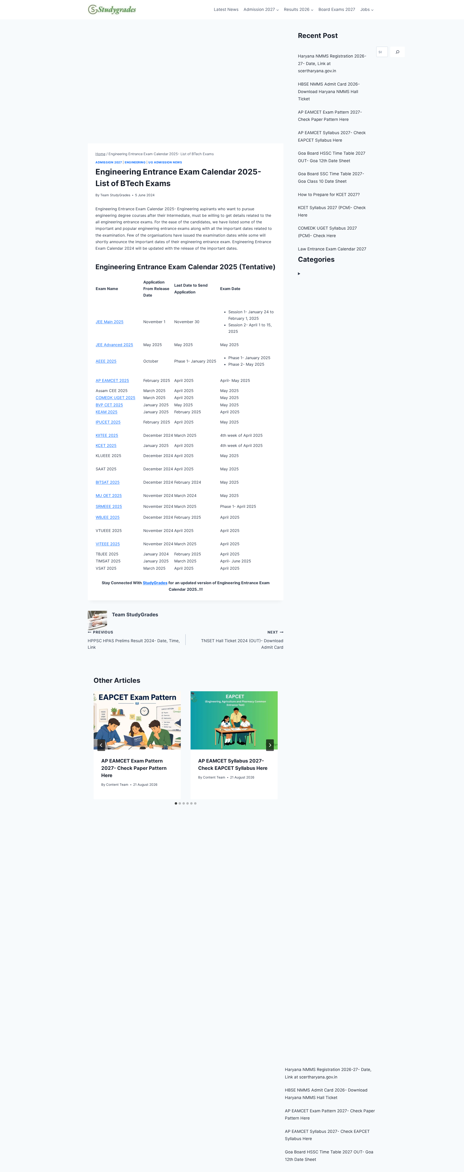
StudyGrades (155, 582)
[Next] (270, 745)
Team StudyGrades (115, 195)
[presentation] (137, 720)
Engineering (135, 162)
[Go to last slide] (101, 745)
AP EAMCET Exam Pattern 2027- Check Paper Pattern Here (134, 768)
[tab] (176, 803)
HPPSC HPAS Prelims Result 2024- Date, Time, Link (134, 640)
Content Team (117, 784)
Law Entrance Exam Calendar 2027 (332, 249)
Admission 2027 (108, 162)
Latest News (226, 9)
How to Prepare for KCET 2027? (329, 194)
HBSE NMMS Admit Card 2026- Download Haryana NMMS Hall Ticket (329, 91)
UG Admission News (165, 162)
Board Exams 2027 (337, 9)
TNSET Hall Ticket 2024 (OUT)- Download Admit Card (242, 640)
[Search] (397, 52)
